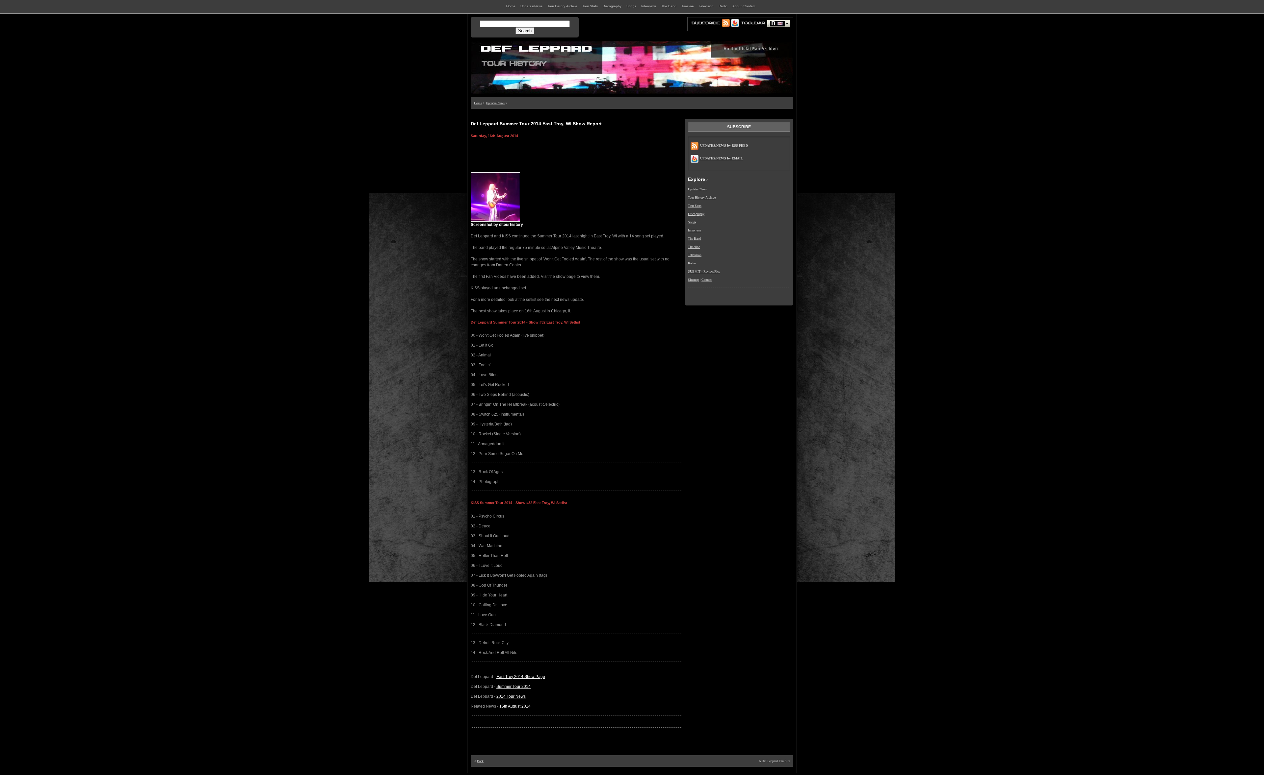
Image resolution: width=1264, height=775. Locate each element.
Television (694, 255)
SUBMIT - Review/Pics (704, 271)
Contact (706, 279)
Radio (692, 263)
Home (478, 103)
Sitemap (693, 279)
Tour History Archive (702, 197)
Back (480, 761)
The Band (694, 238)
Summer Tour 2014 (513, 686)
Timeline (694, 247)
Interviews (694, 230)
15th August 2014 (515, 706)
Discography (696, 214)
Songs (692, 222)
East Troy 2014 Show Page (520, 676)
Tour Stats (694, 205)
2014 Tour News (511, 696)
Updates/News (495, 103)
